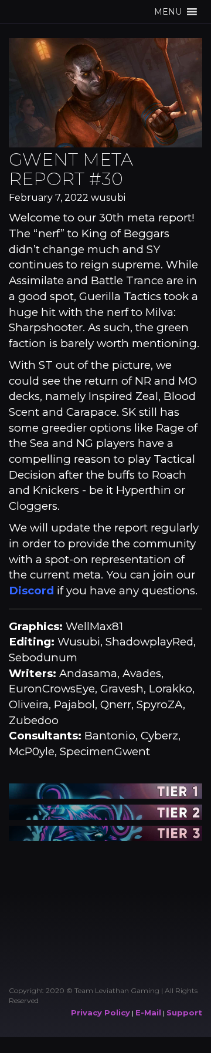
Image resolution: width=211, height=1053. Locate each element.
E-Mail (148, 1012)
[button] (168, 11)
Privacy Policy (100, 1012)
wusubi (108, 197)
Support (184, 1012)
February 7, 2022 (49, 197)
